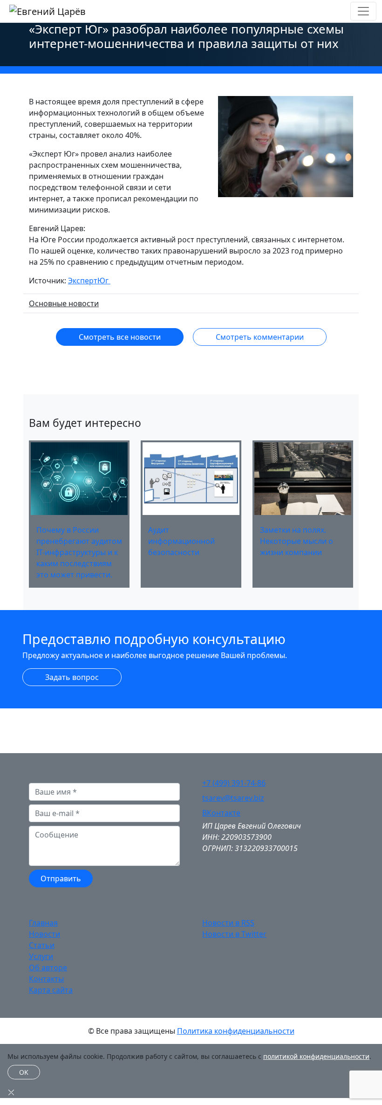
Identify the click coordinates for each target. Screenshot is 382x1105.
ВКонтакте (221, 813)
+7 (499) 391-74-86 (234, 783)
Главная (43, 923)
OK (23, 1072)
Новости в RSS (228, 923)
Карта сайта (51, 990)
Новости (44, 934)
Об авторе (48, 967)
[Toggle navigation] (363, 11)
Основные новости (64, 303)
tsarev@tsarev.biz (233, 798)
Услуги (41, 956)
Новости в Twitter (234, 934)
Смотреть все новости (120, 337)
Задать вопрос (72, 677)
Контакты (46, 979)
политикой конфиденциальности (316, 1056)
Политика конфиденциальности (235, 1031)
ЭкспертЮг (89, 280)
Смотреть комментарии (260, 337)
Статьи (42, 945)
